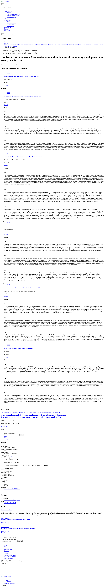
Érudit (8, 21)
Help (5, 546)
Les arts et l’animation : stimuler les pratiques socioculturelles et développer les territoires (21, 76)
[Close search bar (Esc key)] (3, 3)
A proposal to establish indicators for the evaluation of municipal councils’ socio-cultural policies (23, 156)
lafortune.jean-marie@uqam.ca (12, 500)
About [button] (5, 20)
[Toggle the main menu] (1, 4)
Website (6, 439)
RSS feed (6, 437)
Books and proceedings (13, 15)
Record (6, 85)
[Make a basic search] (1, 3)
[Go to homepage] (5, 1)
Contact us (6, 551)
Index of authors (8, 436)
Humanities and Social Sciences (12, 489)
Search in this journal (9, 433)
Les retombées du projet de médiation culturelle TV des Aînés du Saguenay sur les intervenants (22, 96)
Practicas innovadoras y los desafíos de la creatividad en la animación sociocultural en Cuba (22, 287)
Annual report (10, 26)
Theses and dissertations (13, 14)
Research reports (11, 17)
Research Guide (8, 549)
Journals (9, 12)
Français (6, 29)
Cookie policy (7, 581)
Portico (11, 456)
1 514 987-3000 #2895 (10, 503)
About (9, 20)
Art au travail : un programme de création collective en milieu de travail (18, 348)
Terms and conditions (6, 510)
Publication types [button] (8, 11)
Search (2, 33)
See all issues (4, 426)
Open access (10, 24)
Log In (5, 18)
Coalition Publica (11, 23)
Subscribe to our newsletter (9, 539)
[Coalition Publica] (6, 576)
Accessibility (7, 548)
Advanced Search (8, 27)
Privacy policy (7, 580)
